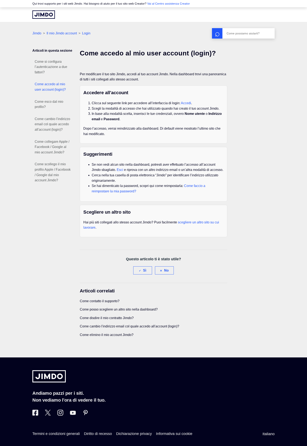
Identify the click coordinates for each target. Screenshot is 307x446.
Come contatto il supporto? (99, 301)
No (166, 270)
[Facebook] (35, 414)
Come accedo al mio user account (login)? (50, 86)
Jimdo (36, 33)
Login (86, 33)
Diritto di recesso (98, 434)
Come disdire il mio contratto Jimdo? (107, 318)
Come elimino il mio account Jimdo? (106, 335)
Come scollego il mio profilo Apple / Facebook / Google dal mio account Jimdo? (53, 172)
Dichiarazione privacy (134, 434)
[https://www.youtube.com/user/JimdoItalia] (73, 414)
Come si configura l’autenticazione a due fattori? (51, 67)
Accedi (186, 103)
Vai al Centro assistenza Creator (168, 3)
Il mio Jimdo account (62, 33)
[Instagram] (60, 414)
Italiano (269, 434)
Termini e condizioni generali (56, 434)
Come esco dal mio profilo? (49, 104)
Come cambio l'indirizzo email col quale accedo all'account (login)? (52, 124)
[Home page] (43, 14)
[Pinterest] (85, 414)
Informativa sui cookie (174, 434)
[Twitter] (48, 414)
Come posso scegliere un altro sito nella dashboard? (119, 309)
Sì (144, 270)
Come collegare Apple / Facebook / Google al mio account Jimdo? (52, 147)
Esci (120, 170)
